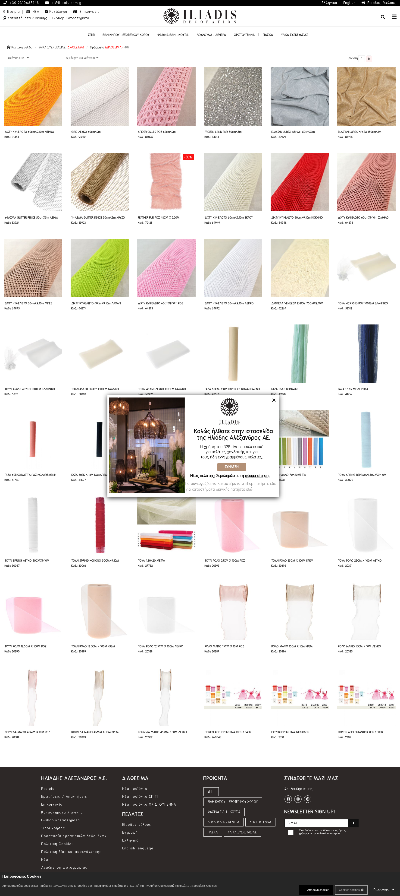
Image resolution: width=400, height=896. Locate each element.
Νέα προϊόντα (135, 789)
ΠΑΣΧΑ (213, 832)
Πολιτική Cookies (57, 844)
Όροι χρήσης (53, 828)
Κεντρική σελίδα (22, 47)
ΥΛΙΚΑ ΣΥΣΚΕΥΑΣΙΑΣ (61, 47)
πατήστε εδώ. (266, 484)
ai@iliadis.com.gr (67, 3)
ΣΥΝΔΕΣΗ (232, 467)
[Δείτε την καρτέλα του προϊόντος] (33, 96)
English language (138, 848)
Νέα (44, 860)
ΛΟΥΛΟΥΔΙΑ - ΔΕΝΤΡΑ (223, 822)
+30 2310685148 (23, 3)
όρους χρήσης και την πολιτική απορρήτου (322, 832)
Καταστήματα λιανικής (62, 812)
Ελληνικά (330, 3)
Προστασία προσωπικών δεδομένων (74, 836)
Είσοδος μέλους (381, 3)
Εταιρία (13, 12)
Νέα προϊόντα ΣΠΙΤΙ (140, 797)
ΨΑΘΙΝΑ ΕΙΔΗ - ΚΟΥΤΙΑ (224, 812)
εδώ (171, 885)
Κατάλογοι (59, 12)
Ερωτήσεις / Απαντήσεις (64, 797)
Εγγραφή (130, 833)
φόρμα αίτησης (258, 476)
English (350, 3)
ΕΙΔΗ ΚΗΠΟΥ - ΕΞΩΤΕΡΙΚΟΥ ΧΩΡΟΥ (233, 802)
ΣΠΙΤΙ (211, 792)
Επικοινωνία (89, 12)
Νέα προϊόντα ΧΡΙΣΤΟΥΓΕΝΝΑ (149, 805)
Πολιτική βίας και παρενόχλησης (71, 852)
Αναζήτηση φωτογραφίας (64, 868)
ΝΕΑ (35, 12)
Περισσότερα (381, 889)
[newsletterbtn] (353, 823)
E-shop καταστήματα (60, 820)
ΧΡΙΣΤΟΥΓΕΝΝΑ (260, 822)
